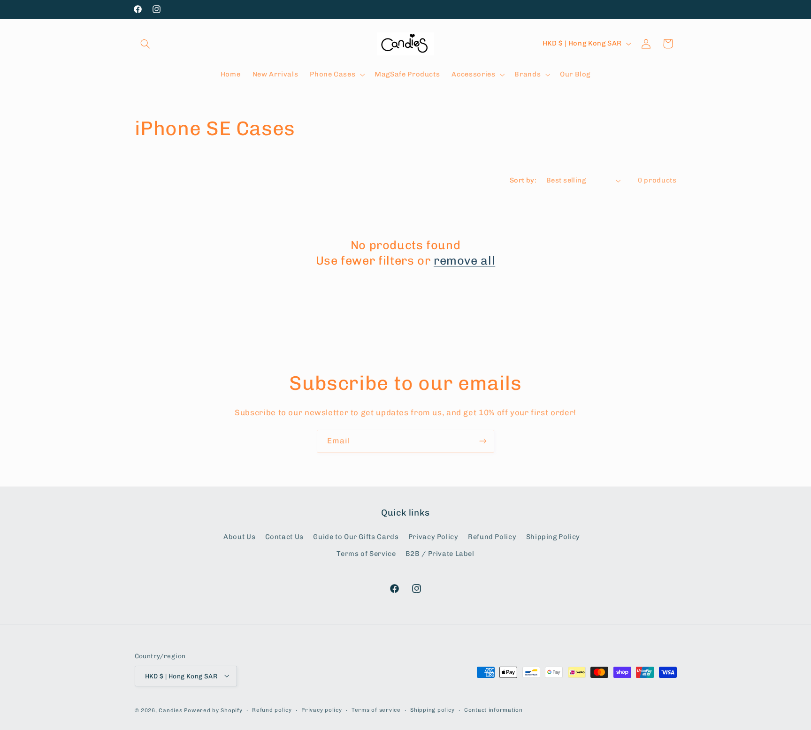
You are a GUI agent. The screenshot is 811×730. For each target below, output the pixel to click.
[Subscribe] (483, 441)
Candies (170, 710)
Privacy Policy (433, 536)
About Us (239, 536)
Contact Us (284, 536)
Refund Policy (492, 536)
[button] (145, 43)
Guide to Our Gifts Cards (355, 536)
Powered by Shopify (213, 710)
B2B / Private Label (440, 553)
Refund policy (272, 710)
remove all (464, 260)
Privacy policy (321, 710)
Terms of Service (366, 553)
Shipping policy (432, 710)
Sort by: (523, 180)
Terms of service (376, 710)
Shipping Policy (553, 536)
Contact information (493, 710)
